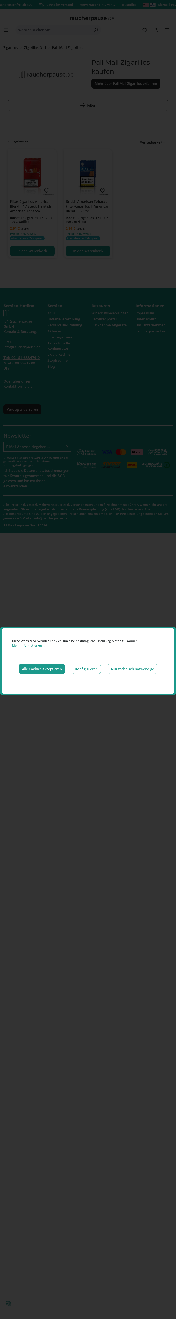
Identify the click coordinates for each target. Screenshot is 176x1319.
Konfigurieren (86, 669)
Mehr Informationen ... (28, 645)
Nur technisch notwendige (132, 669)
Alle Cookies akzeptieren (42, 669)
